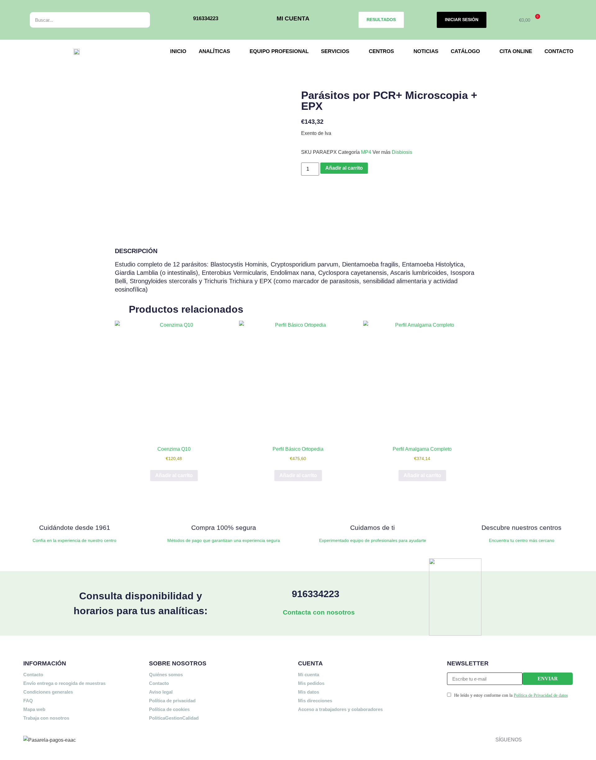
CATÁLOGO (465, 51)
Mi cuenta (308, 674)
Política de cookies (169, 709)
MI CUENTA (293, 18)
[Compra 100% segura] (223, 508)
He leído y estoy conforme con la (511, 695)
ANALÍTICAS (214, 51)
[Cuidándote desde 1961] (74, 508)
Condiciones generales (48, 692)
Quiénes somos (166, 674)
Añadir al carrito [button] (174, 475)
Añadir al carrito (344, 168)
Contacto (33, 674)
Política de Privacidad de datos (541, 695)
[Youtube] (570, 738)
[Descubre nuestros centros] (521, 508)
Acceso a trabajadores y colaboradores (340, 709)
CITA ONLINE (515, 51)
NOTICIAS (425, 51)
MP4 (366, 152)
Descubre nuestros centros (521, 527)
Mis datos (308, 692)
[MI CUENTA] (268, 20)
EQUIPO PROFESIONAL (279, 51)
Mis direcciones (315, 700)
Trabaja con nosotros (46, 718)
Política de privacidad (172, 700)
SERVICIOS (335, 51)
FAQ (28, 700)
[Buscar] (138, 20)
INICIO (178, 51)
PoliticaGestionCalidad (174, 718)
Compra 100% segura (223, 527)
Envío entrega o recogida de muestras (64, 683)
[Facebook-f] (528, 738)
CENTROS (381, 51)
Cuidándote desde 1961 (74, 527)
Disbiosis (402, 152)
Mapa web (34, 709)
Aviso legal (161, 692)
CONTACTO (558, 51)
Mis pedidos (311, 683)
